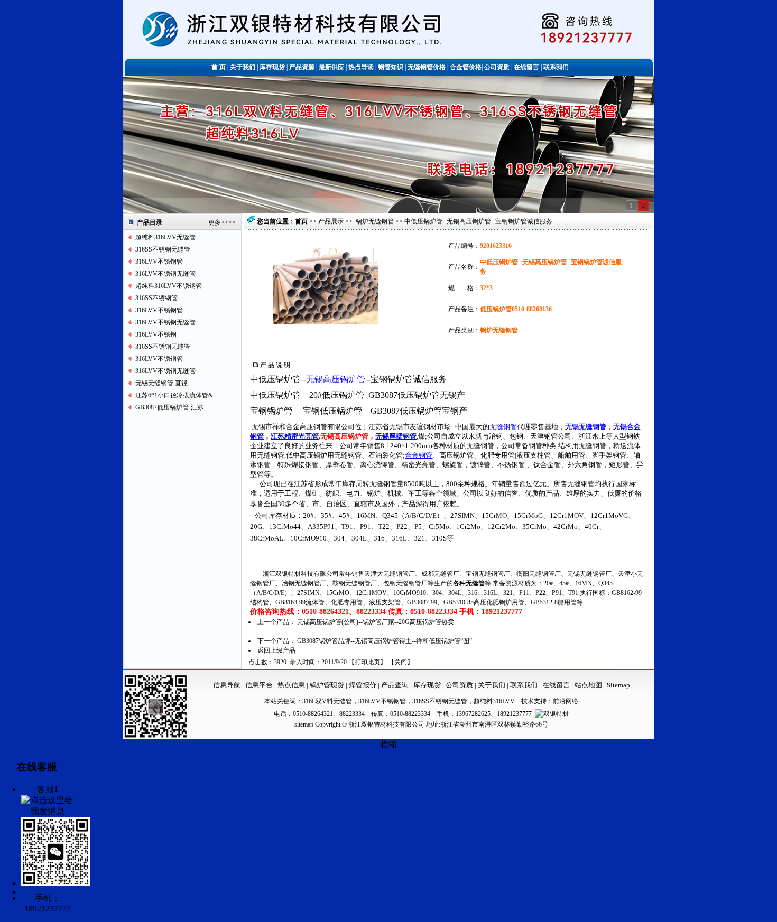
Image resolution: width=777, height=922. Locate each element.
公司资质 (460, 685)
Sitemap (618, 685)
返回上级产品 (276, 650)
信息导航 (226, 685)
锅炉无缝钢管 (375, 221)
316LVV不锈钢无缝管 (165, 273)
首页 (301, 221)
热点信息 (291, 685)
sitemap (303, 724)
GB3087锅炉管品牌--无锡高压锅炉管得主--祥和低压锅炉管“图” (384, 641)
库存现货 (427, 685)
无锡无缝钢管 (585, 427)
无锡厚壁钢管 (396, 436)
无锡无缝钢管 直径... (163, 383)
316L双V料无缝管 (327, 701)
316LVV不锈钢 (156, 334)
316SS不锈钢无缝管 (162, 249)
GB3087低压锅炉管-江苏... (171, 407)
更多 (214, 222)
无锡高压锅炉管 (335, 379)
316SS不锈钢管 (156, 298)
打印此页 (367, 662)
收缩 (388, 744)
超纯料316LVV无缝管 (165, 237)
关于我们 (491, 685)
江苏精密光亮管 (295, 436)
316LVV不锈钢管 (159, 261)
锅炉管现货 (327, 685)
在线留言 (556, 685)
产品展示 (331, 221)
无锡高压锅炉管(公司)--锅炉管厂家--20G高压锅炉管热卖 (375, 622)
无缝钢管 (503, 427)
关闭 (400, 662)
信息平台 (259, 685)
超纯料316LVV (494, 701)
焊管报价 (361, 685)
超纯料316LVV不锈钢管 (168, 286)
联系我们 (524, 685)
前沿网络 (565, 701)
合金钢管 (418, 455)
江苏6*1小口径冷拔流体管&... (176, 395)
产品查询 (395, 685)
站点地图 (588, 685)
